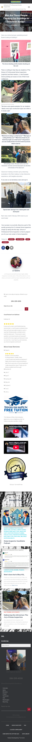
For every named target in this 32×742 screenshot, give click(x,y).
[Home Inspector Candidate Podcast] (16, 516)
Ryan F (7, 375)
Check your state (16, 725)
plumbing (21, 533)
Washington (6, 700)
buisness (6, 528)
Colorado (5, 688)
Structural (17, 536)
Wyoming (5, 702)
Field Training (20, 239)
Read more (15, 585)
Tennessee (5, 696)
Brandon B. (8, 369)
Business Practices (14, 528)
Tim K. (7, 388)
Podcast (6, 534)
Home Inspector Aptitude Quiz (11, 733)
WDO (22, 536)
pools (11, 534)
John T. (7, 372)
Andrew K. (8, 385)
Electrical (14, 529)
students (5, 242)
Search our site (8, 306)
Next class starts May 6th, (14, 575)
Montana (5, 692)
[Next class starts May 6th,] (16, 558)
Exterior (11, 239)
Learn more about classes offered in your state (15, 295)
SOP (12, 536)
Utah (4, 698)
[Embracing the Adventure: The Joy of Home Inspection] (16, 600)
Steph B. (7, 350)
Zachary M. (8, 379)
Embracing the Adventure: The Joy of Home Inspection (16, 616)
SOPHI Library (25, 733)
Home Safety (12, 531)
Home (7, 725)
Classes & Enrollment (16, 729)
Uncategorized (8, 571)
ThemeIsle (22, 738)
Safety (9, 536)
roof (28, 239)
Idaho (4, 690)
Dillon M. (7, 382)
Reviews (16, 570)
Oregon (5, 694)
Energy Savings (21, 529)
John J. (7, 392)
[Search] (26, 308)
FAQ (25, 725)
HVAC (18, 531)
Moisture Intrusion (13, 533)
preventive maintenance (20, 534)
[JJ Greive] (16, 262)
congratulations (8, 570)
